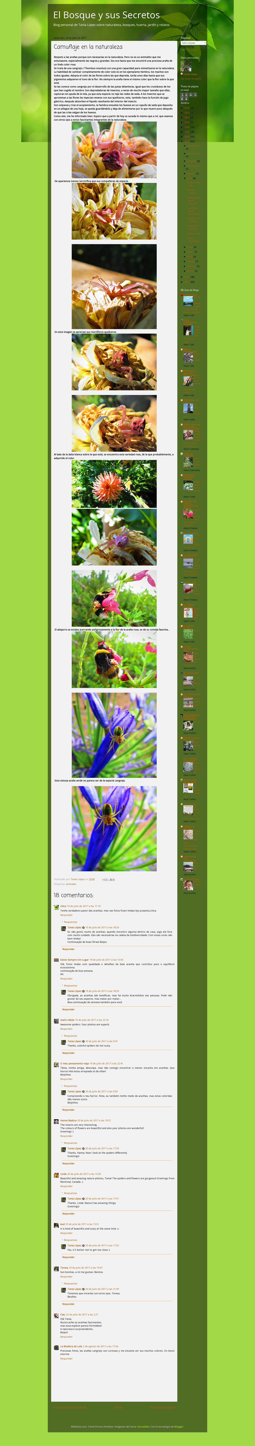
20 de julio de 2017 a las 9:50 (101, 1091)
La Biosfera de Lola (71, 1346)
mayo (190, 251)
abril (190, 256)
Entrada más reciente (70, 1407)
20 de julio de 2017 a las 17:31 (102, 1198)
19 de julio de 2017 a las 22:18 (92, 1019)
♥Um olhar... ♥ (197, 866)
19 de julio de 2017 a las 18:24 (102, 927)
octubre (192, 161)
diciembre (193, 145)
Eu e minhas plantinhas (190, 759)
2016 (187, 276)
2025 (187, 112)
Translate (191, 50)
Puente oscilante (193, 240)
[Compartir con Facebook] (111, 879)
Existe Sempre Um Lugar (74, 959)
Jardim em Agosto (197, 463)
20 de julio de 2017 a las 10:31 (94, 1120)
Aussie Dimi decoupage (190, 781)
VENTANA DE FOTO (190, 401)
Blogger (178, 1426)
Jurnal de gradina (188, 627)
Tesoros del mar (193, 184)
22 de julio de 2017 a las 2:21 (82, 1314)
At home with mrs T (191, 674)
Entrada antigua (162, 1407)
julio (190, 178)
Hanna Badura (68, 1120)
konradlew (143, 1426)
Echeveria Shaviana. (197, 768)
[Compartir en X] (108, 879)
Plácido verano (191, 191)
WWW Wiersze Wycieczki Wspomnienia (191, 426)
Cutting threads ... (197, 682)
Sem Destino (197, 745)
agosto (191, 173)
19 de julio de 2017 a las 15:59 (106, 959)
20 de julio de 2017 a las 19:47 (85, 1267)
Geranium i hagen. (197, 358)
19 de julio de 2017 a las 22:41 (106, 1063)
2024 (187, 117)
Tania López (74, 927)
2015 (187, 281)
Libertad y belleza (192, 227)
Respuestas (70, 921)
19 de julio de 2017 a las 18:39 (102, 991)
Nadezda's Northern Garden (189, 477)
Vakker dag (189, 582)
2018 (187, 136)
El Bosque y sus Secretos (106, 14)
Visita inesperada (197, 701)
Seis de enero (191, 533)
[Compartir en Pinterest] (113, 879)
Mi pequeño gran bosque (193, 200)
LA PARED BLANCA (188, 605)
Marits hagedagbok (190, 350)
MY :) (196, 721)
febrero (192, 266)
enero (191, 271)
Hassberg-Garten (189, 827)
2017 (187, 141)
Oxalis (197, 630)
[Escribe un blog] (106, 879)
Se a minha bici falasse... (192, 695)
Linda (63, 1173)
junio (190, 247)
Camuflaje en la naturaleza (194, 210)
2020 (187, 127)
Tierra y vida (194, 233)
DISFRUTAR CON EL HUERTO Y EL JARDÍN (191, 504)
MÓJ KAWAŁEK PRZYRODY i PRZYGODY (191, 717)
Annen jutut (190, 294)
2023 (187, 122)
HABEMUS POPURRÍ (197, 614)
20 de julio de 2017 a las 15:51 (82, 1224)
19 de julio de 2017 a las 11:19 (83, 906)
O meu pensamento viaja (74, 1063)
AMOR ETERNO (197, 884)
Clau (62, 1314)
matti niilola (67, 1019)
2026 (187, 107)
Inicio (118, 1407)
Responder (66, 915)
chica (63, 906)
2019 (187, 131)
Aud (62, 1224)
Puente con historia (193, 220)
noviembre (193, 153)
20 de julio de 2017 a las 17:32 (102, 1245)
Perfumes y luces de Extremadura (190, 373)
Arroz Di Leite (191, 879)
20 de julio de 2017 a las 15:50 (84, 1173)
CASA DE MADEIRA (188, 454)
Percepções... (190, 804)
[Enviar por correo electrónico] (103, 879)
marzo (191, 261)
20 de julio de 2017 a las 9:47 (101, 1041)
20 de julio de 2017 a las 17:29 (102, 1148)
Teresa (64, 1267)
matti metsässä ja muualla (190, 322)
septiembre (194, 165)
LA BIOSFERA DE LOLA (190, 556)
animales (71, 884)
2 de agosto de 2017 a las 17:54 (100, 1346)
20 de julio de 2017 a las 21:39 (102, 1289)
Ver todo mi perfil (191, 78)
